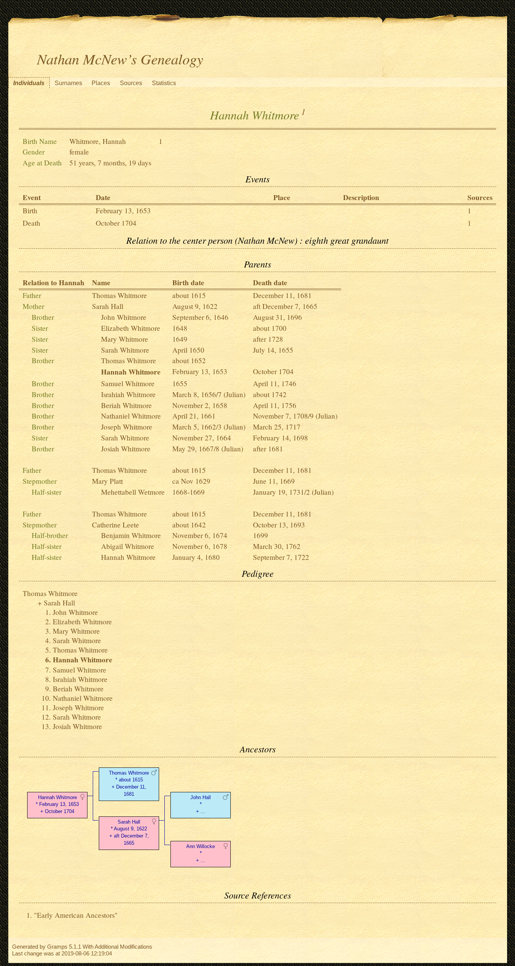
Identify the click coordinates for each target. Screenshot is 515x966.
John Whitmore (123, 317)
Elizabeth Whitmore (130, 328)
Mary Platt (107, 481)
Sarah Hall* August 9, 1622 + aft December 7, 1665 (129, 832)
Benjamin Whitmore (131, 535)
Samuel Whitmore (128, 383)
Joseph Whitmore (126, 426)
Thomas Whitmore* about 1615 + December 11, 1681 (129, 783)
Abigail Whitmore (127, 546)
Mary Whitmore (124, 339)
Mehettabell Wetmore (133, 492)
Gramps (57, 946)
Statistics (164, 83)
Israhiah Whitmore (128, 394)
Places (101, 83)
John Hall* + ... (200, 805)
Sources (131, 83)
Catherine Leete (115, 524)
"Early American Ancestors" (76, 915)
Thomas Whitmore (119, 295)
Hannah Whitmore (128, 557)
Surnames (68, 83)
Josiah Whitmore (125, 448)
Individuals (28, 83)
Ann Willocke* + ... (200, 854)
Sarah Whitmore (125, 350)
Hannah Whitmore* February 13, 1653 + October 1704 (57, 805)
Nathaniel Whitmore (131, 415)
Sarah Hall (107, 306)
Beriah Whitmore (126, 405)
